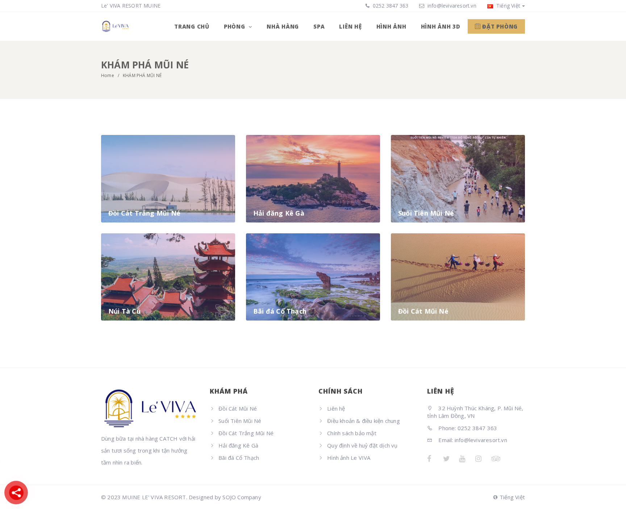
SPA (319, 26)
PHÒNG (235, 26)
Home (107, 75)
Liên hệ (336, 408)
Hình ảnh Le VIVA (348, 457)
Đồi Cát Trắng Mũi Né (246, 433)
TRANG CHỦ (191, 26)
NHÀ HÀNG (283, 26)
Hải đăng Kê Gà (238, 445)
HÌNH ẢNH (391, 26)
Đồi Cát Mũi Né (237, 408)
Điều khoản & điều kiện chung (363, 420)
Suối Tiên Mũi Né (239, 420)
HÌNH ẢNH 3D (440, 26)
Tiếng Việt (507, 5)
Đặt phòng (499, 26)
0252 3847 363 (390, 5)
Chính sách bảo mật (351, 433)
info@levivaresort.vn (451, 5)
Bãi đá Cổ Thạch (238, 457)
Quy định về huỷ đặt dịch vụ (362, 445)
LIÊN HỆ (350, 26)
